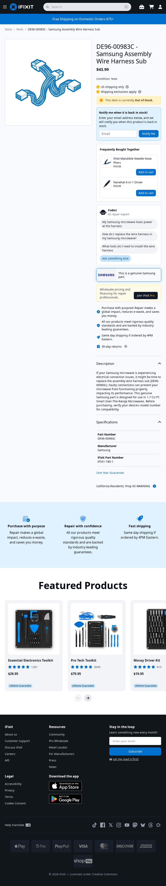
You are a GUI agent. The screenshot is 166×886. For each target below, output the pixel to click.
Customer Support (17, 741)
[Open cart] (151, 7)
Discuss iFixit (13, 747)
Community (57, 734)
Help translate (14, 825)
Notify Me (148, 134)
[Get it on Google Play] (65, 799)
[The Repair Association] (158, 825)
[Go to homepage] (23, 7)
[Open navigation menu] (5, 7)
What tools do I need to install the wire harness (128, 248)
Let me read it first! (126, 759)
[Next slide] (88, 698)
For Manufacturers (61, 754)
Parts (19, 29)
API (7, 760)
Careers (10, 754)
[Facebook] (102, 825)
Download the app (64, 776)
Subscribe (135, 751)
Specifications (107, 422)
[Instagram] (118, 825)
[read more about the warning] (154, 486)
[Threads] (150, 825)
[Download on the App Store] (65, 786)
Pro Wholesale (58, 741)
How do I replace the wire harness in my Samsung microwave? (127, 236)
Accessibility (13, 784)
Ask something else (115, 258)
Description (105, 363)
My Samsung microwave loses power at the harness (127, 224)
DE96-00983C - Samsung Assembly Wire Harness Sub (64, 29)
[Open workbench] (142, 7)
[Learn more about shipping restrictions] (127, 87)
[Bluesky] (143, 825)
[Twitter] (110, 825)
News (52, 767)
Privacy (9, 790)
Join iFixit (145, 295)
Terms (9, 797)
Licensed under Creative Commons (93, 874)
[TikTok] (94, 825)
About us (11, 734)
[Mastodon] (135, 825)
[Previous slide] (78, 698)
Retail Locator (58, 747)
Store (8, 29)
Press (52, 760)
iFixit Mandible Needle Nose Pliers (132, 160)
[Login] (160, 7)
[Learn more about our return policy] (125, 346)
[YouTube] (127, 825)
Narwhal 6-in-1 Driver (128, 182)
